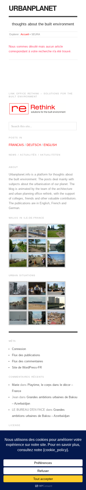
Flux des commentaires (27, 361)
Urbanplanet (32, 8)
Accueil (25, 34)
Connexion (19, 349)
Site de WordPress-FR (27, 367)
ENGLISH (50, 145)
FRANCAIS (16, 145)
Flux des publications (26, 355)
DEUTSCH (34, 145)
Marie (15, 385)
